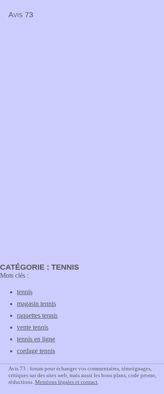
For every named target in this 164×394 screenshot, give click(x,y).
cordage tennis (36, 350)
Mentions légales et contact (66, 382)
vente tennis (32, 327)
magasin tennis (36, 303)
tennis (24, 291)
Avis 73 (20, 15)
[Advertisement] (70, 83)
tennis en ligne (36, 339)
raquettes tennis (37, 315)
